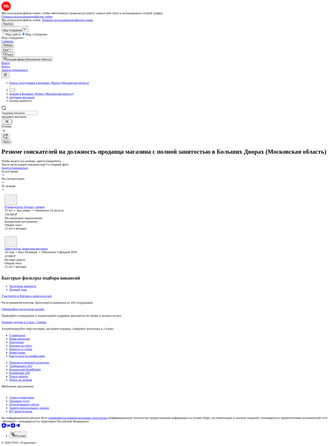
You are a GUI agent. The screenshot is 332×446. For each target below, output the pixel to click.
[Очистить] (7, 122)
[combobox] (19, 113)
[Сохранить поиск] (5, 137)
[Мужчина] (11, 200)
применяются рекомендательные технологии (77, 417)
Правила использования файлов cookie (67, 20)
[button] (6, 63)
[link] (8, 54)
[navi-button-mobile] (5, 75)
